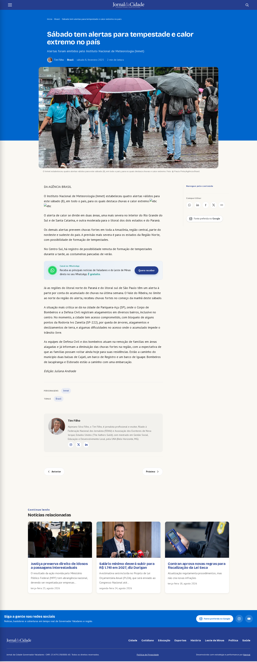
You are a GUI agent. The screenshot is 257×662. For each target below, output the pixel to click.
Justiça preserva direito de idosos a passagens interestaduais (59, 566)
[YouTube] (249, 619)
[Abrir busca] (247, 5)
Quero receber (146, 270)
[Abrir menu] (10, 5)
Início (49, 19)
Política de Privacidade (148, 654)
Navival (246, 654)
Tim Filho (59, 59)
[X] (78, 445)
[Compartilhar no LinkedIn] (197, 205)
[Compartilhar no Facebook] (205, 205)
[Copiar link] (221, 205)
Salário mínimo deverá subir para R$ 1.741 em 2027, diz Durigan (126, 566)
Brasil (57, 19)
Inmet (66, 390)
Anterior (56, 471)
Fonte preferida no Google (217, 618)
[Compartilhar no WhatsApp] (189, 205)
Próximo (150, 471)
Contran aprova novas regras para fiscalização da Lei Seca (196, 566)
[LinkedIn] (86, 445)
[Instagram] (71, 445)
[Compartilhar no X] (213, 205)
